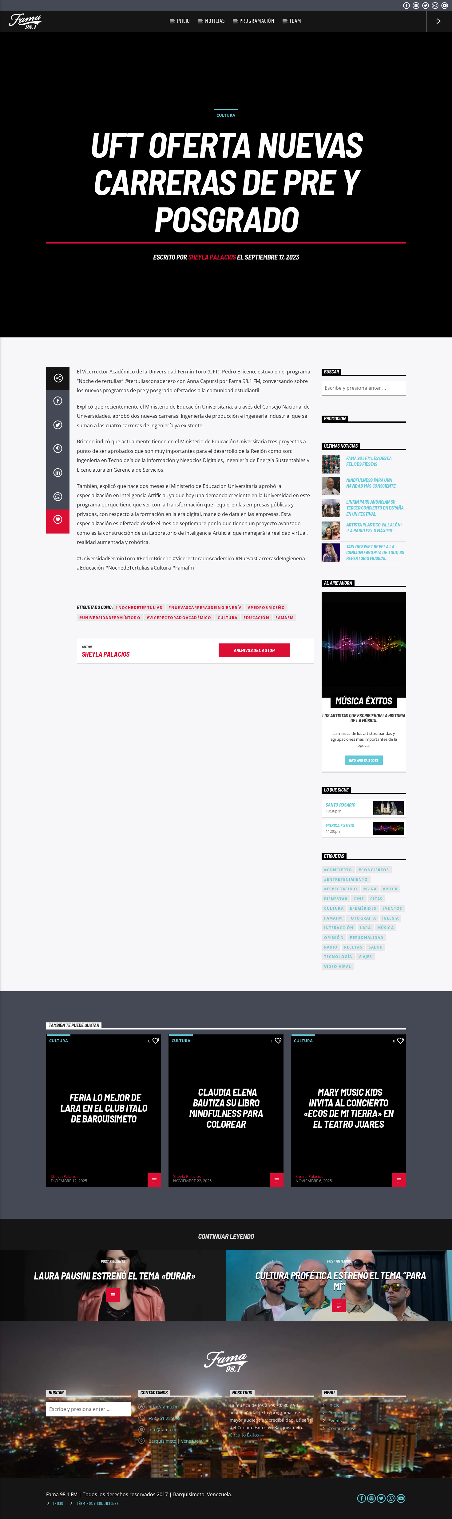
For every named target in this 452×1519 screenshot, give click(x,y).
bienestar (336, 898)
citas (376, 898)
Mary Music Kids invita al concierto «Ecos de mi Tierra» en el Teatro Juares (348, 1108)
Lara (365, 927)
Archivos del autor (254, 650)
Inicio (183, 21)
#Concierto (338, 869)
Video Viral (337, 966)
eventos (392, 908)
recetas (353, 947)
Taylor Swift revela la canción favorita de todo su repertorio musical (375, 552)
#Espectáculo (340, 889)
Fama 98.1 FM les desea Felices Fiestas (369, 461)
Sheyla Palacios (212, 256)
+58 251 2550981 (166, 1418)
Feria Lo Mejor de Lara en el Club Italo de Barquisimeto (103, 1107)
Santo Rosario (340, 805)
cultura (227, 617)
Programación (257, 21)
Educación (256, 617)
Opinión (334, 937)
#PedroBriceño (266, 607)
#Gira (370, 889)
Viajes (365, 956)
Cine (359, 898)
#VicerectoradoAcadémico (179, 617)
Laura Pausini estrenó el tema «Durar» (114, 1275)
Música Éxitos (340, 825)
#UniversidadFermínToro (110, 617)
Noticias (215, 21)
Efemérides (363, 908)
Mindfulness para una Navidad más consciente (371, 483)
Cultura (225, 115)
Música (385, 927)
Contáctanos (341, 1428)
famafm (285, 617)
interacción (339, 927)
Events (335, 1421)
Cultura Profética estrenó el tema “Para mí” (340, 1280)
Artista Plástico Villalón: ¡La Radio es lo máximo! (374, 527)
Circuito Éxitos (245, 1435)
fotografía (362, 918)
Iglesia (390, 918)
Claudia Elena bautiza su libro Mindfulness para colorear (226, 1108)
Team (295, 21)
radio (331, 947)
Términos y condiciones (98, 1503)
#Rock (390, 889)
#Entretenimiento (346, 879)
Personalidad (366, 937)
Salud (376, 947)
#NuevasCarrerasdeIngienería (205, 607)
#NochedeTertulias (138, 607)
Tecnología (338, 956)
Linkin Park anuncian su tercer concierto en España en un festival (375, 507)
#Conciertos (374, 869)
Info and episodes (364, 760)
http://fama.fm (164, 1407)
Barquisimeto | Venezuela (175, 1441)
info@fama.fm (163, 1429)
